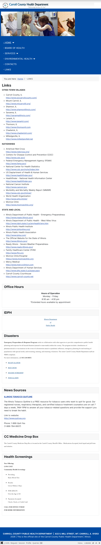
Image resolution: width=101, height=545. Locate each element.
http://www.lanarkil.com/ (17, 121)
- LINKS (7, 69)
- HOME (7, 42)
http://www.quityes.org (14, 418)
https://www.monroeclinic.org (20, 259)
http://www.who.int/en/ (16, 199)
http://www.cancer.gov (16, 187)
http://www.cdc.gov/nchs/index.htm (22, 169)
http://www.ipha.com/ (16, 235)
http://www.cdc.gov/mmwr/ (18, 193)
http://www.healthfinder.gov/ (19, 175)
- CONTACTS (10, 64)
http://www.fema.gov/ (16, 163)
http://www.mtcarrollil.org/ (18, 103)
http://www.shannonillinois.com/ (21, 109)
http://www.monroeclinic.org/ (19, 205)
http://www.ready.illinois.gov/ (19, 217)
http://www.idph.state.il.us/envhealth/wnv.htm (27, 223)
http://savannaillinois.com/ (18, 115)
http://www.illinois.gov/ (16, 241)
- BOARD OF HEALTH (14, 48)
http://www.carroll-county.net (19, 276)
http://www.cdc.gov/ (15, 157)
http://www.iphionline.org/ (18, 229)
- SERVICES (9, 53)
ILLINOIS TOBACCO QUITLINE (18, 396)
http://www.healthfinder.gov (19, 181)
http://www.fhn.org (15, 253)
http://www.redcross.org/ (17, 152)
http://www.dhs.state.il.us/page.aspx (23, 270)
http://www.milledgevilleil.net (19, 139)
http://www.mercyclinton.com (20, 264)
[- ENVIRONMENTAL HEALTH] (33, 58)
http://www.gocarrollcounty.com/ (21, 98)
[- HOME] (12, 42)
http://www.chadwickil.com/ (19, 133)
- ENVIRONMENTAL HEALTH (17, 58)
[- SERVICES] (16, 53)
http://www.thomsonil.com (18, 127)
